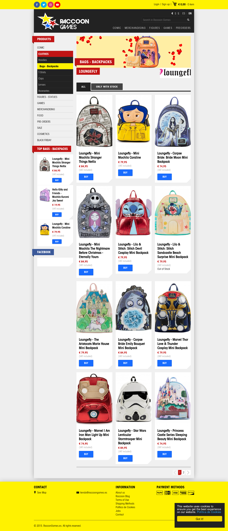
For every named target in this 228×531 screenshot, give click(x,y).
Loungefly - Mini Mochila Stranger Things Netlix (61, 162)
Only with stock (107, 86)
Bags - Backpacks (49, 66)
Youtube (57, 5)
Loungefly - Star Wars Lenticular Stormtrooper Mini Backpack (132, 436)
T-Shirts (42, 72)
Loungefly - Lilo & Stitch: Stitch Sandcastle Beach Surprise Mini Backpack (172, 250)
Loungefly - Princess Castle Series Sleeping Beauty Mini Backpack (172, 434)
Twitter (44, 5)
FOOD (40, 115)
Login (156, 4)
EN (190, 13)
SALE (39, 127)
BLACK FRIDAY (44, 140)
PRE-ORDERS (43, 121)
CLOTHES (43, 54)
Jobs (118, 510)
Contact (120, 514)
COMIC (117, 28)
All (83, 86)
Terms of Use (122, 499)
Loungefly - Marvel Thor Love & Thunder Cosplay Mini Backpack (172, 343)
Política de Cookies (209, 512)
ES (183, 13)
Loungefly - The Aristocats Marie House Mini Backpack (94, 343)
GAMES (168, 28)
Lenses (41, 84)
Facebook (37, 5)
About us (120, 492)
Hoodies (42, 60)
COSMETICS (43, 134)
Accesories (43, 90)
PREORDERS (183, 28)
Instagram (51, 5)
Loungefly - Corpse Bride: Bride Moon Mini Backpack (172, 157)
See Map (41, 492)
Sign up (166, 4)
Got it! (199, 519)
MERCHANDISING (135, 28)
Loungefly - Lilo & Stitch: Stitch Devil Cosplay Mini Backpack (133, 248)
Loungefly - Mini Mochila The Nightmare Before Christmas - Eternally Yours (94, 250)
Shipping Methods (125, 503)
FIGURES (154, 28)
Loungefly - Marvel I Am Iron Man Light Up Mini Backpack (94, 434)
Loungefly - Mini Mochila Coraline (129, 155)
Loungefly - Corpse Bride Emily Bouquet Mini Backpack (131, 343)
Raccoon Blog (123, 496)
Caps (41, 78)
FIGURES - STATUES (47, 97)
